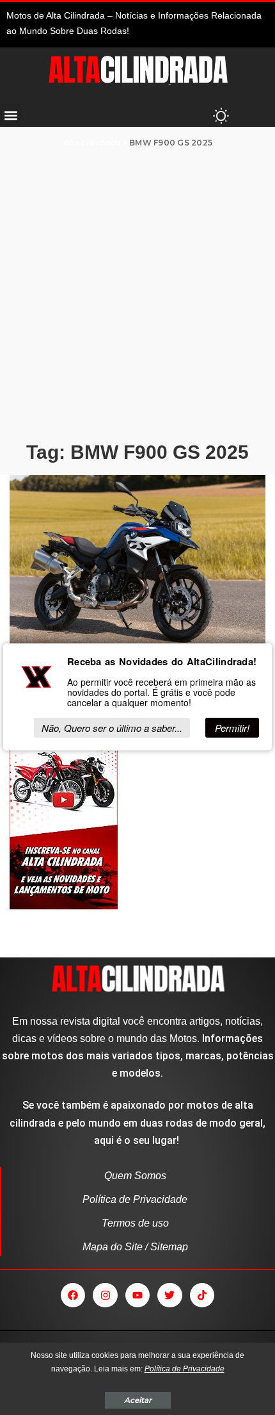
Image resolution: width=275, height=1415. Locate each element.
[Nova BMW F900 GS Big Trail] (137, 561)
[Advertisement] (137, 294)
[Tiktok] (202, 1295)
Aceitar (138, 1400)
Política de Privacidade (184, 1368)
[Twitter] (169, 1295)
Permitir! (232, 727)
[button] (10, 115)
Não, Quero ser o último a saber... (112, 727)
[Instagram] (105, 1295)
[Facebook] (73, 1295)
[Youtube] (137, 1295)
